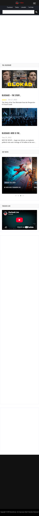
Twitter (17, 7)
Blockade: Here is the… (11, 133)
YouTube (30, 7)
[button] (16, 196)
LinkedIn (23, 7)
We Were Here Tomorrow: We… (12, 187)
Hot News (5, 152)
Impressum (22, 512)
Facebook (10, 7)
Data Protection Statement (31, 512)
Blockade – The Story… (11, 95)
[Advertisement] (19, 36)
